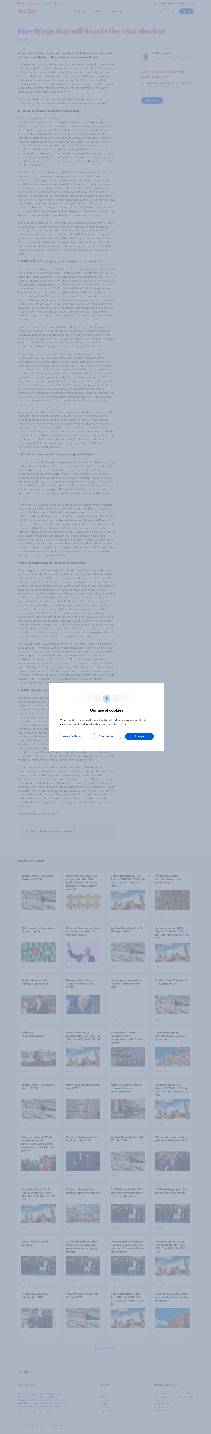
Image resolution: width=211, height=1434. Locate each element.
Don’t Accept (107, 736)
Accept (139, 736)
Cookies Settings (71, 736)
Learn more (120, 724)
